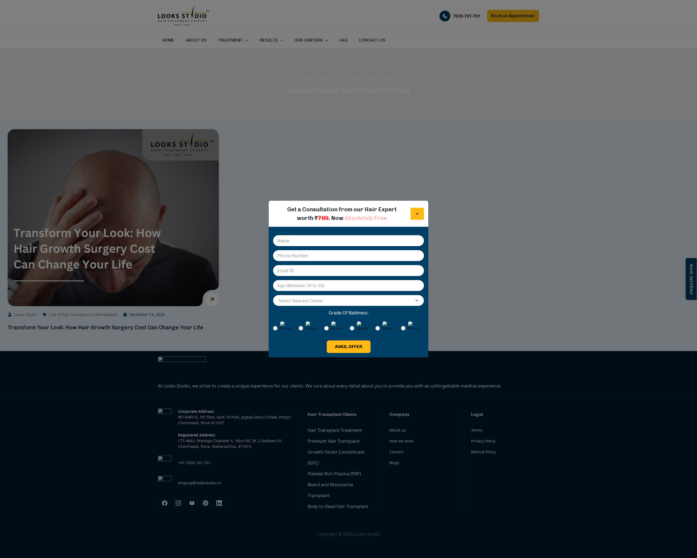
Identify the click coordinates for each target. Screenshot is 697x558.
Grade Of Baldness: (348, 312)
